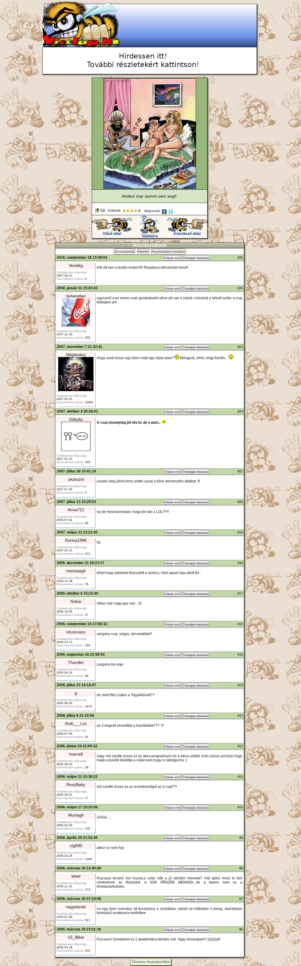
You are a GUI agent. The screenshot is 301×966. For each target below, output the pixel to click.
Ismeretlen (76, 296)
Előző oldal (112, 234)
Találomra (149, 236)
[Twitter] (171, 213)
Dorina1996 (76, 540)
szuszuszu (76, 632)
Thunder (76, 662)
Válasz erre (172, 258)
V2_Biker (76, 937)
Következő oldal (187, 234)
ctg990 (76, 845)
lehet (76, 876)
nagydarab (76, 906)
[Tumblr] (165, 213)
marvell (76, 754)
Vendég (76, 265)
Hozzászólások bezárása (168, 251)
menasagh (76, 570)
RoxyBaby (75, 784)
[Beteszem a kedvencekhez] (98, 211)
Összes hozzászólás (151, 961)
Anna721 (76, 509)
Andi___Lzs (76, 723)
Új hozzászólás (124, 251)
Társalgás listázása (196, 258)
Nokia (76, 601)
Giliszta (76, 419)
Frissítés (143, 251)
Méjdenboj (76, 354)
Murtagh (76, 815)
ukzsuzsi (76, 479)
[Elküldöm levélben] (103, 211)
